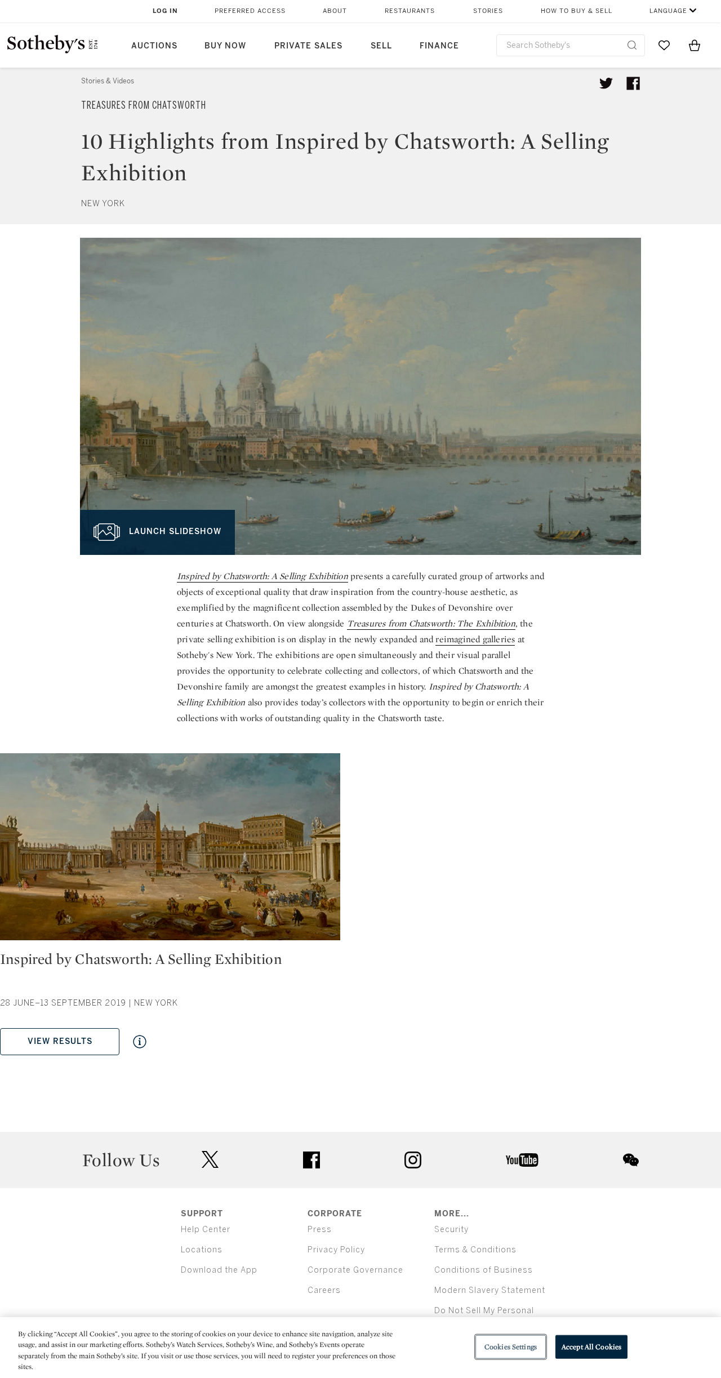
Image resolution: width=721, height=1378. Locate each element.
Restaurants (410, 11)
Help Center (205, 1229)
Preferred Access (250, 11)
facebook (311, 1160)
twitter (210, 1159)
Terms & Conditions (475, 1250)
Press (320, 1229)
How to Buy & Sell (576, 11)
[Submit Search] (632, 45)
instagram (412, 1160)
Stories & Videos (107, 81)
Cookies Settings (510, 1347)
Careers (324, 1290)
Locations (201, 1250)
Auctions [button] (154, 46)
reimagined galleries (475, 639)
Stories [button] (488, 11)
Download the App (219, 1270)
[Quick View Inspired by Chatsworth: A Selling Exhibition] (139, 1041)
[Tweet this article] (606, 83)
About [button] (335, 11)
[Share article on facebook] (633, 83)
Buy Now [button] (225, 46)
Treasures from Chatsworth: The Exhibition (431, 623)
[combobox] (570, 45)
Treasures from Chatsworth (143, 105)
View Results (60, 1041)
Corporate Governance (355, 1270)
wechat (631, 1160)
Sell (381, 46)
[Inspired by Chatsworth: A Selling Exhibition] (170, 851)
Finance (439, 46)
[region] (360, 1347)
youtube (522, 1160)
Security (451, 1229)
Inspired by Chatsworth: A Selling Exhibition (262, 576)
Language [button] (668, 11)
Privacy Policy (336, 1250)
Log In (165, 11)
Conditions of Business (483, 1270)
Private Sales (308, 46)
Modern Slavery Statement (489, 1290)
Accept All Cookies (591, 1347)
